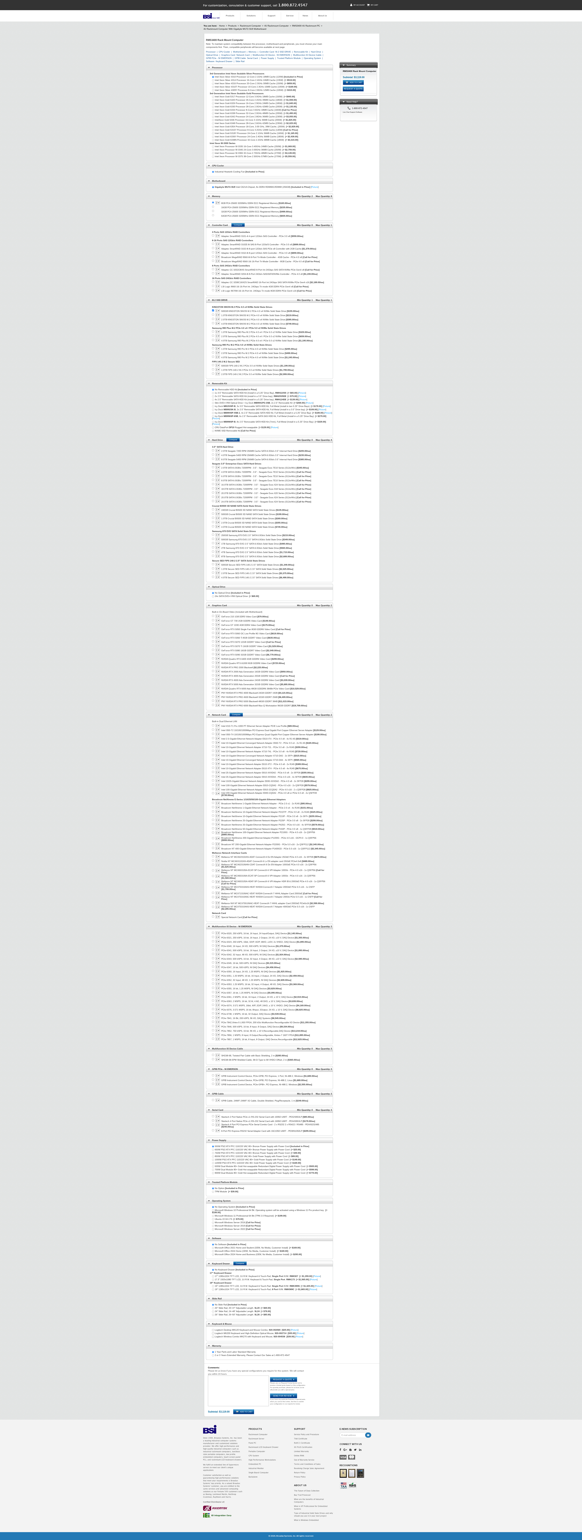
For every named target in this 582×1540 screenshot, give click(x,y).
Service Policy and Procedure (306, 1434)
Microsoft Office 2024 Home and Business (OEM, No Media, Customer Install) (258, 1254)
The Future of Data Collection (306, 1491)
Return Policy (299, 1472)
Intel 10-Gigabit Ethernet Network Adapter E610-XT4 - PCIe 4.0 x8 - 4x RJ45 (264, 768)
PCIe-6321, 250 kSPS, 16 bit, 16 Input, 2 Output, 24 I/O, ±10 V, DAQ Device (265, 938)
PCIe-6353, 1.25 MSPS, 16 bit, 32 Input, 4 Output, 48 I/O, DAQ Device (262, 984)
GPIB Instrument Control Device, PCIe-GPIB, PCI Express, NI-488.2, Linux (264, 1080)
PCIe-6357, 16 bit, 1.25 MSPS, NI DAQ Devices (251, 993)
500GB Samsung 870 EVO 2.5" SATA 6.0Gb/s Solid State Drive (258, 539)
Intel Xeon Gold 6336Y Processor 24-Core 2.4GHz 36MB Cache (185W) (256, 136)
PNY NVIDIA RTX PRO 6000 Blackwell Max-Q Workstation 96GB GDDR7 (264, 706)
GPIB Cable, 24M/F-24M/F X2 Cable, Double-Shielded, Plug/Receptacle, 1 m (264, 1101)
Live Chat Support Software (352, 112)
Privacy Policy (300, 1477)
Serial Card (252, 58)
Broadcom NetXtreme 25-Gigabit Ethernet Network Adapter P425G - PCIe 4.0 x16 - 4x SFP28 (272, 825)
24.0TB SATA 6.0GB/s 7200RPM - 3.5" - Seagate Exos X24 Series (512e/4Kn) (266, 502)
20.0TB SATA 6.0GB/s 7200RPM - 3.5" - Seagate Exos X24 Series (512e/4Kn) (266, 497)
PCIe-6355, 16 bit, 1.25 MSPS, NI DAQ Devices (251, 988)
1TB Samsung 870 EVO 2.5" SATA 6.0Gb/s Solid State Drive (256, 544)
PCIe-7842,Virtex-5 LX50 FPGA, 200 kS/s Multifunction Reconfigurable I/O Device (268, 1022)
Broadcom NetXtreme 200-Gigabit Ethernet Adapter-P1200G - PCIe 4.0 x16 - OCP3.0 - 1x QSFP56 (268, 839)
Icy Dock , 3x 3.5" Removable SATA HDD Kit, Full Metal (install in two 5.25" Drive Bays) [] (273, 406)
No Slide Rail (231, 1304)
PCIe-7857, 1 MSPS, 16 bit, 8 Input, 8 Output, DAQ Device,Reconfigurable (265, 1039)
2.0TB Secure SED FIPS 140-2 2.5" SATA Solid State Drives (257, 573)
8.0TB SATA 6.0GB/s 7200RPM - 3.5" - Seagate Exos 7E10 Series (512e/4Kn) (266, 480)
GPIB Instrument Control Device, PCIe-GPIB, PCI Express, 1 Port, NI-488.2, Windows (269, 1076)
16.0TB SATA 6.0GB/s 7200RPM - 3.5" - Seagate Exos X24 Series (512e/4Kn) (266, 485)
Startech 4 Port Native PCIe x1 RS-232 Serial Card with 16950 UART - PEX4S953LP (268, 1121)
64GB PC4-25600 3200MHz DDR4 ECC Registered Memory (256, 216)
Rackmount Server (256, 1439)
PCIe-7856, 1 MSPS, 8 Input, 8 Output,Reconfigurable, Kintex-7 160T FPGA (265, 1035)
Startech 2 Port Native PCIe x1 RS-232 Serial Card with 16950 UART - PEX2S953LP (267, 1117)
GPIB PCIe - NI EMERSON (219, 58)
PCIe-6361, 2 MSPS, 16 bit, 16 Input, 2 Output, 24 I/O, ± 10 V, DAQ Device (264, 997)
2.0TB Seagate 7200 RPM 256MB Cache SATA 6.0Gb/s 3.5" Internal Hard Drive (266, 451)
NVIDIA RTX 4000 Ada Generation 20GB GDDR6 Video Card (258, 676)
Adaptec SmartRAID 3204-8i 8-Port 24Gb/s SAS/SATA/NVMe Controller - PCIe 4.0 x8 (269, 274)
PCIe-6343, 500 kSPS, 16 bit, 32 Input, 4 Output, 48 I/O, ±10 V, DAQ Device (265, 959)
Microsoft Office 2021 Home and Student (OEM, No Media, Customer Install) (258, 1247)
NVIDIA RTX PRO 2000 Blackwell (244, 667)
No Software (230, 1244)
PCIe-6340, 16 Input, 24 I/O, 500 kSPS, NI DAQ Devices (255, 946)
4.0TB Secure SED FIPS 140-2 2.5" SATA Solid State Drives (257, 577)
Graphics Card (228, 55)
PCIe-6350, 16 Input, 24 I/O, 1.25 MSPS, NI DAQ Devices (256, 972)
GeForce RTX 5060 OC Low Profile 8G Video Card (252, 633)
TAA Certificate (300, 1439)
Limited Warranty (301, 1451)
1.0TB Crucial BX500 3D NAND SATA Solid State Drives (254, 518)
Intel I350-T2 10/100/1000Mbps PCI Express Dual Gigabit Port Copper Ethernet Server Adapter (273, 730)
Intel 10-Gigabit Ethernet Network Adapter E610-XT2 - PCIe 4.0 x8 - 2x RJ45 (264, 764)
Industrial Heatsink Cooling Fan (239, 171)
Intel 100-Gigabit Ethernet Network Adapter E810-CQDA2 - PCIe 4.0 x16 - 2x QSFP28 (269, 785)
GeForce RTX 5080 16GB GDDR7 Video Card (250, 650)
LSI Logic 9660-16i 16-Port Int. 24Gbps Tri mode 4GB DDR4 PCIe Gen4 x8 (265, 287)
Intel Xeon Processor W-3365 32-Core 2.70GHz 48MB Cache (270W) (255, 153)
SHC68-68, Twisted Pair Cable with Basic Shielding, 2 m (254, 1056)
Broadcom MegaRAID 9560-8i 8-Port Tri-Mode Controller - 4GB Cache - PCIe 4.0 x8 (269, 257)
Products (230, 16)
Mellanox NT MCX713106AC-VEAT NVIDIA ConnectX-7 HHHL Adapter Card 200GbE (269, 893)
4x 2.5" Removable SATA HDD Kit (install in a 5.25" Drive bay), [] (261, 399)
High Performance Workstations (262, 1460)
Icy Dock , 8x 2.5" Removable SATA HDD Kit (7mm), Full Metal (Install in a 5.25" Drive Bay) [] (269, 423)
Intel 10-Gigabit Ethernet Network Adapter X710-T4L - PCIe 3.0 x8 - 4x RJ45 (264, 751)
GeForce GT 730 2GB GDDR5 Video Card (248, 621)
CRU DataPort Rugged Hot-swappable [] (246, 427)
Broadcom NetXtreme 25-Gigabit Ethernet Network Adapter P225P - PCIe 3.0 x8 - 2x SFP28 (272, 820)
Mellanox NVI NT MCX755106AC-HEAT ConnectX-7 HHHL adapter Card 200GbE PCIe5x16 (272, 903)
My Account (359, 5)
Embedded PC (255, 1464)
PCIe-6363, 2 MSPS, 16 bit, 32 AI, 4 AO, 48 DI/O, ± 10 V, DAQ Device (262, 1001)
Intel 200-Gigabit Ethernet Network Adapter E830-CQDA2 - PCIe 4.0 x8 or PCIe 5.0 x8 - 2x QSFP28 (269, 794)
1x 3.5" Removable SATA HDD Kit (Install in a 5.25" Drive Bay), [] (260, 393)
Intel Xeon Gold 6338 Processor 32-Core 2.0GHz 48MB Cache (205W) (256, 113)
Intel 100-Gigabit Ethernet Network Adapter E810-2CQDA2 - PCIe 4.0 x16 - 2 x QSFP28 (269, 790)
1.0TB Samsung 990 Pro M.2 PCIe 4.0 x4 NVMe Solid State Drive (259, 349)
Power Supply (267, 58)
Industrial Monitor (256, 1468)
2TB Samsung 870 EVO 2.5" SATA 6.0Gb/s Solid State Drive (256, 548)
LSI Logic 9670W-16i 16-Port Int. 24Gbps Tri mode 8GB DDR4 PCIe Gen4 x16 (266, 291)
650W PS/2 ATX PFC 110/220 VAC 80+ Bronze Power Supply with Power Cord (258, 1149)
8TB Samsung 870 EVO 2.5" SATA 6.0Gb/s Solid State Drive (257, 556)
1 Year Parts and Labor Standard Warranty (235, 1352)
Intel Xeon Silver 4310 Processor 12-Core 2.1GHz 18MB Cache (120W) (259, 77)
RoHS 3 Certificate (302, 1443)
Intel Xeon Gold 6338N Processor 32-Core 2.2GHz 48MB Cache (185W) (256, 140)
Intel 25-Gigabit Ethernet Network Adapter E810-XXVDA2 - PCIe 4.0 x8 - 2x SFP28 (267, 773)
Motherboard (239, 52)
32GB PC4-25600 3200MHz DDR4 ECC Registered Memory (256, 212)
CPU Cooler (224, 52)
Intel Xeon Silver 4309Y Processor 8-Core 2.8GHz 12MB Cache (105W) (255, 90)
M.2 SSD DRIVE (283, 52)
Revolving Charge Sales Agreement (309, 1468)
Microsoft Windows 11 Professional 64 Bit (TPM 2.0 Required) (250, 1216)
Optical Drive (212, 55)
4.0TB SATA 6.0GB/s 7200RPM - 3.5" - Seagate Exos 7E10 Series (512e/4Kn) (266, 472)
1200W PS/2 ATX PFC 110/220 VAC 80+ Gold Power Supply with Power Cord (258, 1163)
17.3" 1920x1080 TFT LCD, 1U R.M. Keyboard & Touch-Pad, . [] (266, 1279)
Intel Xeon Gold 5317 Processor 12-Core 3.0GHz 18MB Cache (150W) (255, 96)
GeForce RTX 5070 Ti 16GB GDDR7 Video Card (252, 646)
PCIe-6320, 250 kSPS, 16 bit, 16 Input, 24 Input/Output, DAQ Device (261, 933)
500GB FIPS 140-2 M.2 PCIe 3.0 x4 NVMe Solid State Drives (257, 366)
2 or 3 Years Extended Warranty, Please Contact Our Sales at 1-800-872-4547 (252, 1355)
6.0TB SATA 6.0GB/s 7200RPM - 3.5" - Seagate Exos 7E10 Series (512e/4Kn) (266, 476)
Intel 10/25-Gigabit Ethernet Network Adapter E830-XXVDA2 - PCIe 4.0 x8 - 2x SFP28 (268, 781)
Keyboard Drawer (224, 61)
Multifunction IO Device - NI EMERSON (271, 55)
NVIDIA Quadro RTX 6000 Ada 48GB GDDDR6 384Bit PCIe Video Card (263, 689)
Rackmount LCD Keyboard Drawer (263, 1447)
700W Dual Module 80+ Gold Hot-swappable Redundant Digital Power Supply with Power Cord (266, 1169)
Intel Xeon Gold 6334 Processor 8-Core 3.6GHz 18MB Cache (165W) (256, 110)
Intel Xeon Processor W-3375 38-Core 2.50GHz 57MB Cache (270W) (255, 156)
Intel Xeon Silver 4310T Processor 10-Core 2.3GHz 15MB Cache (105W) (256, 87)
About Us (322, 16)
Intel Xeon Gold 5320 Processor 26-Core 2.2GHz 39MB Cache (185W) (256, 100)
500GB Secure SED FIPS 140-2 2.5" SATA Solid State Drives (257, 565)
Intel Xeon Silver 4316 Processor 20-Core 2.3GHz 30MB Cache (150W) (255, 83)
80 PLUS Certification (303, 1447)
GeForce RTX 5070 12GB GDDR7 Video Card (251, 642)
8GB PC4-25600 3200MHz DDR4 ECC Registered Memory (256, 203)
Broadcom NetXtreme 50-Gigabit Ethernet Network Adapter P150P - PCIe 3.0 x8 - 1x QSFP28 (272, 829)
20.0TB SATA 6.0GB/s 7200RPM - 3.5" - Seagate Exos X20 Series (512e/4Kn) (266, 493)
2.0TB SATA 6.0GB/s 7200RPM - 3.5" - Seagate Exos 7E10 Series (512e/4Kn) (265, 468)
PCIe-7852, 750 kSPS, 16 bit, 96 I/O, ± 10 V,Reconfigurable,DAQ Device (264, 1031)
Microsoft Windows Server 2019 (238, 1226)
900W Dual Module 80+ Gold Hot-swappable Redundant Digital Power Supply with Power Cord (266, 1173)
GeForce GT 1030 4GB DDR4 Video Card (247, 625)
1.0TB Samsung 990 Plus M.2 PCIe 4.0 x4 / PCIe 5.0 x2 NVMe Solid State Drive (266, 332)
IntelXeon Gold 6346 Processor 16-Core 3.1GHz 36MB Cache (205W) (255, 120)
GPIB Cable (240, 58)
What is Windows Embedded (306, 1520)
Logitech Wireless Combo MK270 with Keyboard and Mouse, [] (259, 1336)
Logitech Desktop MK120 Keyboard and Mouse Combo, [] (256, 1330)
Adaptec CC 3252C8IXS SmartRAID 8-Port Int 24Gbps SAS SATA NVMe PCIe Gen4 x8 (270, 270)
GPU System (254, 1455)
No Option (229, 1188)
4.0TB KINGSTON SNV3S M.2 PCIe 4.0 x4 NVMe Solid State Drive (259, 324)
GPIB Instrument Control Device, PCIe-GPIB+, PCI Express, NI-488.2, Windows (266, 1084)
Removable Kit (301, 52)
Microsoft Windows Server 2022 (238, 1229)
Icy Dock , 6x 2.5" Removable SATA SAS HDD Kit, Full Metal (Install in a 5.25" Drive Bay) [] (269, 417)
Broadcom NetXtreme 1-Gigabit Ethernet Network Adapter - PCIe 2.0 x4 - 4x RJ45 (267, 808)
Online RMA (299, 1455)
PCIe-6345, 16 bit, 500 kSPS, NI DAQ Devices (250, 963)
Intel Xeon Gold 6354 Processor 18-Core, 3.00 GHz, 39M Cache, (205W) (257, 126)
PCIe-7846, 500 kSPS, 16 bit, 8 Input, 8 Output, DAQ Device (257, 1027)
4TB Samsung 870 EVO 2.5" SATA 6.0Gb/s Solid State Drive (257, 552)
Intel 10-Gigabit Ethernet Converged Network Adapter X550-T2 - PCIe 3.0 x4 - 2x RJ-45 (269, 743)
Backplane (253, 1477)
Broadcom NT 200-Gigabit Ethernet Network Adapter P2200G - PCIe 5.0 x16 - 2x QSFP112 (272, 844)
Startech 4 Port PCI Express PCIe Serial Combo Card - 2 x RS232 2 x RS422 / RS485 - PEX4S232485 (270, 1125)
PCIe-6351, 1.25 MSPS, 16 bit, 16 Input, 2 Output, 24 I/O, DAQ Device (262, 976)
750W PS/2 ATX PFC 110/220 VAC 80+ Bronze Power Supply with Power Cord (258, 1153)
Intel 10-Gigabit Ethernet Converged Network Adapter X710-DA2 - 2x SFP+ (263, 756)
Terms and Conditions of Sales (307, 1464)
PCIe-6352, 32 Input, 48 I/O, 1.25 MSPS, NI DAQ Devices (256, 980)
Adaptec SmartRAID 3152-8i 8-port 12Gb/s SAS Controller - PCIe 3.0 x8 (262, 253)
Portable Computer (257, 1451)
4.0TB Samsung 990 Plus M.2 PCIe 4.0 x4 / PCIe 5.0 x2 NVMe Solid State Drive (267, 341)
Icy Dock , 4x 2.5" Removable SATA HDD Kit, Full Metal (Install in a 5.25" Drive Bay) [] (273, 413)
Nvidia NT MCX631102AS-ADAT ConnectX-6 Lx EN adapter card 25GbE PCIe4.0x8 (267, 861)
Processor (211, 52)
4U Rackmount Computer (276, 26)
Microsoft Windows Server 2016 (238, 1222)
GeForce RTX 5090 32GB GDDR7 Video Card (250, 655)
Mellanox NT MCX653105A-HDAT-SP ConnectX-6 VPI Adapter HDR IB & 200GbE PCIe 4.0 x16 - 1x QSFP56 (273, 882)
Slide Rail (240, 61)
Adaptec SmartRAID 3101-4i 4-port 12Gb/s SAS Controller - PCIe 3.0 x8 (262, 236)
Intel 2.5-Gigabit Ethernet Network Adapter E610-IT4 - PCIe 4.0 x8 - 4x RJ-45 (264, 739)
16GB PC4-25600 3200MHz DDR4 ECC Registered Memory (256, 207)
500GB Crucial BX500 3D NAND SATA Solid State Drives (254, 514)
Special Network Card (239, 917)
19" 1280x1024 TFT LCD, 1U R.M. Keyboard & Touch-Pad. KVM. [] (268, 1286)
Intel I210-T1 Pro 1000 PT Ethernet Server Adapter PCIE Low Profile (260, 726)
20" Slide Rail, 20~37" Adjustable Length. (243, 1308)
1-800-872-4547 (360, 108)
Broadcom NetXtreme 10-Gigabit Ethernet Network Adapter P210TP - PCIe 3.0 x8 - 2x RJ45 (271, 812)
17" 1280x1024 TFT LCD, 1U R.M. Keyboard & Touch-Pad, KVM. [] (268, 1276)
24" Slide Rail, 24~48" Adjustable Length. (243, 1311)
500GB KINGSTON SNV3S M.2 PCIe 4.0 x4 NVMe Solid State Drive (260, 311)
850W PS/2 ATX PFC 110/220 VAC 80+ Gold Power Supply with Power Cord (257, 1156)
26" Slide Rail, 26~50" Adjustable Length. (243, 1314)
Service (290, 16)
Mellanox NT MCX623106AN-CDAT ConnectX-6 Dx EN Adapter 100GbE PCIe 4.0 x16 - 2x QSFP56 (268, 865)
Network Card (243, 55)
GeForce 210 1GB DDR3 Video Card (244, 617)
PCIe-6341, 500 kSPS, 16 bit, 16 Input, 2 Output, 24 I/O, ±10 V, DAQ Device (265, 950)
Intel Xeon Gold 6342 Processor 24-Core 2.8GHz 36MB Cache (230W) (256, 116)
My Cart (374, 5)
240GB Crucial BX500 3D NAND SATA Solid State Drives (254, 510)
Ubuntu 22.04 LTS (229, 1219)
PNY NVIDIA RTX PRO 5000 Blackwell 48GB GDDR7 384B (257, 701)
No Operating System (235, 1207)
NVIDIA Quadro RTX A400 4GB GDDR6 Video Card (252, 659)
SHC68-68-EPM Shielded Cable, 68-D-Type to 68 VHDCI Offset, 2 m (260, 1060)
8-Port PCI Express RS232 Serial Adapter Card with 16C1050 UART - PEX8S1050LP (268, 1131)
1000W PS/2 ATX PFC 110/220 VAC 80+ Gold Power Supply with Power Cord (258, 1159)
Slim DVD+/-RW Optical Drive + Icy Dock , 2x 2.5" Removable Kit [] (264, 403)
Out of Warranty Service (304, 1460)
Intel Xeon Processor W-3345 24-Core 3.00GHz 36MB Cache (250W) (255, 150)
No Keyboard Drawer (234, 1269)
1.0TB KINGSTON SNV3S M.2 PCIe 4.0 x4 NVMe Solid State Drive (259, 315)
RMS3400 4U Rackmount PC (306, 26)
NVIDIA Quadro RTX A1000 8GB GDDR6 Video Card (253, 663)
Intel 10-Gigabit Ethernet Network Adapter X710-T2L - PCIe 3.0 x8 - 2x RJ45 (264, 747)
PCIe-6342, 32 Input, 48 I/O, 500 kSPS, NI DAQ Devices (255, 955)
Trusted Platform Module (289, 58)
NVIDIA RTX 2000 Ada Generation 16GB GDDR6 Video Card (257, 672)
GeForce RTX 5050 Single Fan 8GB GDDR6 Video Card (256, 629)
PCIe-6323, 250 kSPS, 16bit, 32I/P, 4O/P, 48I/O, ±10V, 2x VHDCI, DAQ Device (266, 942)
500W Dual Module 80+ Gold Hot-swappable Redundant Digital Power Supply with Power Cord (266, 1166)
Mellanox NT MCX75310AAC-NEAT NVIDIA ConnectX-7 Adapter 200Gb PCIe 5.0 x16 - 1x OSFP (271, 898)
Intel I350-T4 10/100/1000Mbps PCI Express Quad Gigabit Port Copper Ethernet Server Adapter (273, 734)
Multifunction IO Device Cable (307, 55)
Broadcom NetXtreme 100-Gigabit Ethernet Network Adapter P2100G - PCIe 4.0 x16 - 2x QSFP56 (268, 833)
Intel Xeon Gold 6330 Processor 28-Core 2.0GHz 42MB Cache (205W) (256, 106)
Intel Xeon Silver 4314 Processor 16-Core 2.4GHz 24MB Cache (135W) (255, 80)
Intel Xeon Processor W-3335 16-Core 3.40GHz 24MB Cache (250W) (255, 146)
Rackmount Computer (250, 26)
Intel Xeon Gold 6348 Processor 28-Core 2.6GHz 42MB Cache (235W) (256, 123)
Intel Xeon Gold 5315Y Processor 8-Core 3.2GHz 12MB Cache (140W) (256, 130)
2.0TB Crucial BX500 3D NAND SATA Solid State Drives (254, 523)
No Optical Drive (232, 593)
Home (222, 26)
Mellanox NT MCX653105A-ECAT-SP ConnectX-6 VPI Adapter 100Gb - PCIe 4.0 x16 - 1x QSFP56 (272, 871)
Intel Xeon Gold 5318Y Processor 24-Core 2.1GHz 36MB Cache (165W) (256, 133)
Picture (314, 187)
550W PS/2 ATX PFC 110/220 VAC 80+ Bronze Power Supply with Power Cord (262, 1146)
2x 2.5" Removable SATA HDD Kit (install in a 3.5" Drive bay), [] (260, 396)
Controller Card (266, 52)
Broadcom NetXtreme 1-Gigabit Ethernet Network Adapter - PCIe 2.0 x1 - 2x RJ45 (266, 803)
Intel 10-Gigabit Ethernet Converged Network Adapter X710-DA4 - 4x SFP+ (263, 760)
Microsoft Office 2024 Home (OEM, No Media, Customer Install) (251, 1251)
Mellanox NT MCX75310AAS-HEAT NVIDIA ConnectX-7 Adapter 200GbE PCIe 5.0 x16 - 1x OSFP (268, 888)
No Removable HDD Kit (236, 389)
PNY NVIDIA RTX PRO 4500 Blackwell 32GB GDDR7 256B (256, 697)
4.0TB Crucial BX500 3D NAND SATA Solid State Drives (254, 527)
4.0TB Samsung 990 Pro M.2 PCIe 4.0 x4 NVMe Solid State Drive (260, 357)
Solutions (251, 16)
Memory (252, 52)
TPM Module (226, 1191)
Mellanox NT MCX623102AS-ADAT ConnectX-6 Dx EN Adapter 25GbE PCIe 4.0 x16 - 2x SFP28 (273, 857)
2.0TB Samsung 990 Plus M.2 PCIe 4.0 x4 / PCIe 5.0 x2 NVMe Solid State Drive (266, 336)
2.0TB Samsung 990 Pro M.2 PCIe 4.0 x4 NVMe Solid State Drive (259, 353)
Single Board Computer (259, 1472)
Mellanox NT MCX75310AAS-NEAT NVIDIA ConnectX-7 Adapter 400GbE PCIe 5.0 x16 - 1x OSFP (268, 908)
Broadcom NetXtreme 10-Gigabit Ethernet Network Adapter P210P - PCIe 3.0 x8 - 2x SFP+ (271, 816)
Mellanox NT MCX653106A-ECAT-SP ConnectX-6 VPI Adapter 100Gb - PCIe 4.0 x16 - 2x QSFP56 (268, 877)
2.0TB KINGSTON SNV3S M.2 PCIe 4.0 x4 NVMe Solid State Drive (259, 320)
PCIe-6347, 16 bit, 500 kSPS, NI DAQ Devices (250, 967)
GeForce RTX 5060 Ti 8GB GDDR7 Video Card (250, 638)
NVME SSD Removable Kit (235, 430)
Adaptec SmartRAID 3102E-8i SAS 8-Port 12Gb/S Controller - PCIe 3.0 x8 (263, 244)
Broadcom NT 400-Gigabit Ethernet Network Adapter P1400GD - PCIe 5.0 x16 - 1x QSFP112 (273, 849)
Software (210, 61)
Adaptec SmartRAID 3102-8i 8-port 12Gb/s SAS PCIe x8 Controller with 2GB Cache (268, 249)
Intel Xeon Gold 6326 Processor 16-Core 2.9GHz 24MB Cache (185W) (256, 103)
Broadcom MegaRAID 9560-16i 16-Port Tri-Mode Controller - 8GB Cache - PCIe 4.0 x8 (270, 261)
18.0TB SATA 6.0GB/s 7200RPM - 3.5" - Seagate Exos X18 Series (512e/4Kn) (266, 489)
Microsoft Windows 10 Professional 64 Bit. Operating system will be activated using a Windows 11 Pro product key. (269, 1211)
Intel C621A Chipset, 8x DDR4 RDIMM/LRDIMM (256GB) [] (267, 187)
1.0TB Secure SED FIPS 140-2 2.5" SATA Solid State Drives (257, 569)
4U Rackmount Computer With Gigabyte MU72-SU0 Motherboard (235, 29)
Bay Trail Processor (302, 1495)
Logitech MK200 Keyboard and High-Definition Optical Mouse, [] (259, 1333)
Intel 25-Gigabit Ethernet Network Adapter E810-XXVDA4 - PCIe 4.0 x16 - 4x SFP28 (268, 777)
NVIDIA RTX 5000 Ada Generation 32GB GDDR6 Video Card (257, 684)
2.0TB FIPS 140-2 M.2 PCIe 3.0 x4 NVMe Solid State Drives (257, 374)
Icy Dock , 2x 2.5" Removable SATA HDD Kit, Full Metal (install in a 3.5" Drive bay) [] (270, 409)
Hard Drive (316, 52)
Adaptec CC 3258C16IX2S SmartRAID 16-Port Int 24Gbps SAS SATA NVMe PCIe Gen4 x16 (272, 282)
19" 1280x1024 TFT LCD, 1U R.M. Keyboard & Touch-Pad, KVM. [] (266, 1289)
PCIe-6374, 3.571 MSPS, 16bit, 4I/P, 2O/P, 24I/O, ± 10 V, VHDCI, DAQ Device (265, 1005)
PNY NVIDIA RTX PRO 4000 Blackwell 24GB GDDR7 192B (256, 693)
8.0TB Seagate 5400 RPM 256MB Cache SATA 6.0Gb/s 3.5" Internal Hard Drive (266, 459)
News (305, 16)
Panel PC (252, 1443)
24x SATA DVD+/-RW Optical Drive (237, 596)
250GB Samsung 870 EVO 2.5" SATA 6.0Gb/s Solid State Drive (258, 535)
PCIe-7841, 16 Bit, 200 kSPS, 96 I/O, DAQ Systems (253, 1018)
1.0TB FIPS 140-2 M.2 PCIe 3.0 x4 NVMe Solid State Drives (257, 370)
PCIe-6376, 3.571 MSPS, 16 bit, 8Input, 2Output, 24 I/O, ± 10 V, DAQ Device (265, 1010)
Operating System (312, 58)
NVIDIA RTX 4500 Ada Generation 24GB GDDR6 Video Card (257, 680)
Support (271, 16)
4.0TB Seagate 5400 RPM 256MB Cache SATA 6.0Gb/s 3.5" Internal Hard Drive (266, 455)
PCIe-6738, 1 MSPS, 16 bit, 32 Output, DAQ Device (253, 1014)
